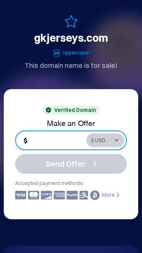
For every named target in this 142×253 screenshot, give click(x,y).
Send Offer (65, 163)
